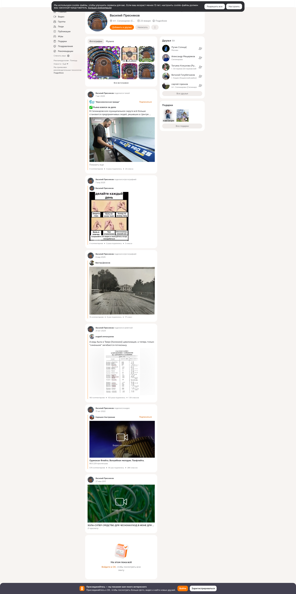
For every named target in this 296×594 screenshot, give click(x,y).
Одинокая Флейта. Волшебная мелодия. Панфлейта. (116, 460)
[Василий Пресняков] (91, 95)
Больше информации (100, 7)
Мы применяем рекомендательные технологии (67, 70)
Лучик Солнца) (179, 47)
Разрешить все (214, 6)
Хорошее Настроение (105, 417)
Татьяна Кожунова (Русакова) (186, 65)
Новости (57, 64)
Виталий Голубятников (183, 74)
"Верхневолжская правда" (107, 102)
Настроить (234, 6)
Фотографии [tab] (95, 41)
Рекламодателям (61, 60)
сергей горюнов (179, 84)
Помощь (73, 60)
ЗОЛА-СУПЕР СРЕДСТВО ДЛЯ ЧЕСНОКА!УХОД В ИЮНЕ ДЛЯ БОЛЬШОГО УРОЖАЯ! (121, 525)
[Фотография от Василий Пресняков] (97, 21)
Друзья (166, 40)
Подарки (167, 105)
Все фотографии (121, 83)
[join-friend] (200, 48)
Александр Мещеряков (183, 56)
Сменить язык (60, 56)
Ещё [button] (64, 64)
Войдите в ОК (109, 567)
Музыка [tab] (110, 41)
